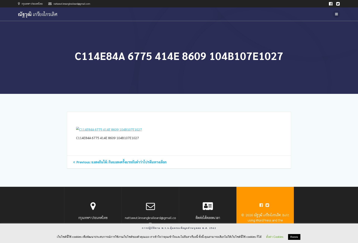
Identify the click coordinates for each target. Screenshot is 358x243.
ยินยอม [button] (294, 237)
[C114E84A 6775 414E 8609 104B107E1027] (109, 129)
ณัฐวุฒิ (37, 14)
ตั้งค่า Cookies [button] (274, 236)
